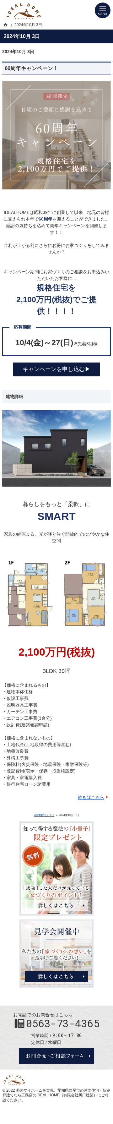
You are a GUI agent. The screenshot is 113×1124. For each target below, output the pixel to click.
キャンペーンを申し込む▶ (56, 369)
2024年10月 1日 (44, 815)
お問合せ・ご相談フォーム (56, 1056)
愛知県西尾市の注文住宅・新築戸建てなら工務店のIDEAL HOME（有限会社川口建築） (56, 1093)
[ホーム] (5, 25)
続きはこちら (91, 797)
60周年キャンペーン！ (31, 68)
